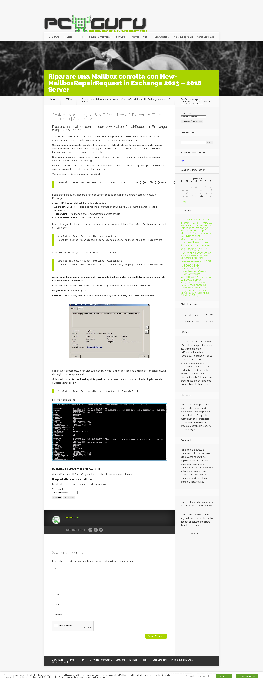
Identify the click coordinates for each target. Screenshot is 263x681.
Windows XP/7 (189, 295)
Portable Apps (203, 248)
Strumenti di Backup (191, 261)
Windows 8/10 (191, 277)
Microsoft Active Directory (198, 225)
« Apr (183, 201)
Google (90, 530)
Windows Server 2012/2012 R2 (194, 284)
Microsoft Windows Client (192, 237)
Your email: (57, 489)
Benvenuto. (54, 36)
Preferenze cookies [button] (190, 533)
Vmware (195, 273)
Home (52, 99)
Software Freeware (192, 257)
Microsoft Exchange (132, 115)
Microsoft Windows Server (194, 243)
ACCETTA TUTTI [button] (247, 676)
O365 (194, 248)
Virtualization (189, 271)
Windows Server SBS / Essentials (195, 291)
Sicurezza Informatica (100, 36)
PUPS (190, 250)
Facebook (96, 530)
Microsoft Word (196, 246)
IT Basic (68, 36)
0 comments (84, 118)
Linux (211, 223)
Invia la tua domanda (183, 36)
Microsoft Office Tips (193, 230)
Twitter (101, 530)
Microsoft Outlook (191, 233)
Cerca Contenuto (205, 36)
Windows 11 (207, 277)
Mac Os (183, 225)
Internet (135, 36)
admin (77, 517)
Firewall (196, 219)
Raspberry (197, 250)
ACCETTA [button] (224, 676)
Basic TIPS (186, 219)
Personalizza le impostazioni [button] (198, 676)
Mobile (146, 36)
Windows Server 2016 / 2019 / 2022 (194, 289)
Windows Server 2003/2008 (191, 281)
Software (120, 36)
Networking (186, 248)
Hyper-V (205, 219)
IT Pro (81, 36)
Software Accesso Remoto (199, 255)
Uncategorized (190, 268)
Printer (184, 250)
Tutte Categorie (161, 36)
